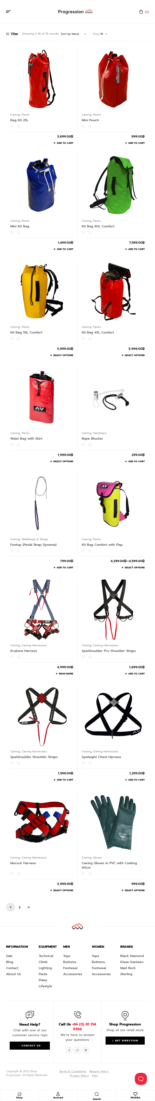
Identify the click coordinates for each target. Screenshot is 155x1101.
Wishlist (135, 1097)
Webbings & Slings (35, 539)
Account (58, 1097)
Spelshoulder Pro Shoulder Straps (109, 650)
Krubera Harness (23, 650)
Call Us (77, 1026)
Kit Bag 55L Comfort (26, 332)
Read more (66, 673)
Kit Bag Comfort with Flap (102, 544)
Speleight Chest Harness (101, 757)
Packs (25, 115)
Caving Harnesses (34, 645)
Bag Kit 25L (19, 120)
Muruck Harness (23, 863)
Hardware (100, 433)
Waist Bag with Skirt (26, 438)
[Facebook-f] (69, 1050)
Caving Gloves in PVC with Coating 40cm (109, 865)
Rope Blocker (92, 438)
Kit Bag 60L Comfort (98, 226)
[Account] (58, 1094)
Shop (19, 1097)
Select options (63, 355)
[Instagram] (77, 1050)
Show (96, 34)
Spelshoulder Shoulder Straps (34, 757)
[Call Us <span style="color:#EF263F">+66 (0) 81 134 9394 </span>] (77, 1014)
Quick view (18, 126)
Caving (15, 115)
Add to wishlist (11, 126)
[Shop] (19, 1094)
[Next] (28, 907)
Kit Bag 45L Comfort (98, 332)
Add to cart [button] (65, 143)
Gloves (97, 858)
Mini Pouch (90, 120)
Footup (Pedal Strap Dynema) (33, 544)
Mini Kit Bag (19, 226)
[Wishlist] (135, 1094)
